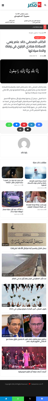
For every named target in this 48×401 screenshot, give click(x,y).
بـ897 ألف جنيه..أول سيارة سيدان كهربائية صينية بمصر (13, 210)
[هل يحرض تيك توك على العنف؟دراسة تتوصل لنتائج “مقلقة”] (12, 172)
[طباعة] (20, 129)
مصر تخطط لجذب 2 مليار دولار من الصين (30, 27)
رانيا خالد (42, 55)
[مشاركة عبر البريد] (27, 129)
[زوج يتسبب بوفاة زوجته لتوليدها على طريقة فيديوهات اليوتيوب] (35, 196)
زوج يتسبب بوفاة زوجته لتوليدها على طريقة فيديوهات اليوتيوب (36, 205)
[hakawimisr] (34, 5)
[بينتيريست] (24, 125)
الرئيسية (41, 32)
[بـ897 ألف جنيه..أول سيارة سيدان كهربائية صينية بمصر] (12, 199)
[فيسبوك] (39, 125)
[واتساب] (9, 125)
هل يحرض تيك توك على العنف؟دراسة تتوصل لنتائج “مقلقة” (13, 181)
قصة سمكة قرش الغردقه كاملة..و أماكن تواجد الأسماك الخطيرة (36, 183)
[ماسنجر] (16, 125)
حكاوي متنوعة (33, 32)
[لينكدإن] (31, 125)
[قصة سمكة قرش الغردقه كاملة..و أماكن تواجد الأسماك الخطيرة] (35, 173)
